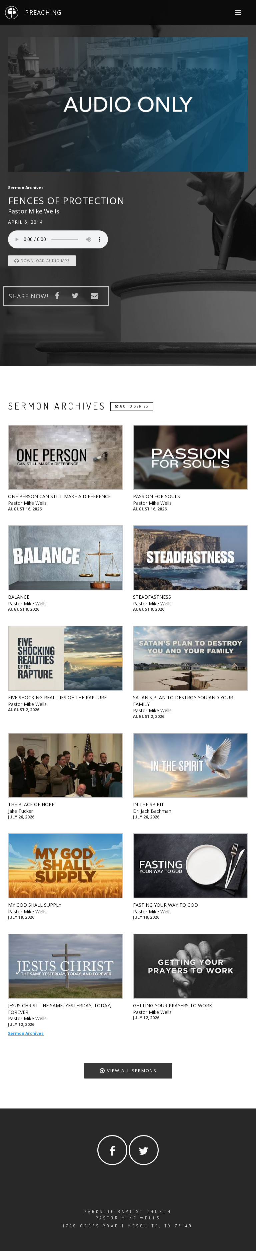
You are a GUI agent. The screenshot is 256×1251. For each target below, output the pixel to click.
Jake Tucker (20, 811)
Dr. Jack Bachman (152, 811)
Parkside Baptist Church (128, 1211)
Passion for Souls (156, 496)
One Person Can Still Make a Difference (59, 496)
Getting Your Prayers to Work (172, 1005)
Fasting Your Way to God (165, 905)
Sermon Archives (26, 1033)
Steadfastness (152, 597)
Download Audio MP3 (44, 260)
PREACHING (43, 12)
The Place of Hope (31, 804)
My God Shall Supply (34, 905)
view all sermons (131, 1071)
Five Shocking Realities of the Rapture (57, 697)
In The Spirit (148, 804)
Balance (18, 597)
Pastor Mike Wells (27, 503)
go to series (133, 406)
